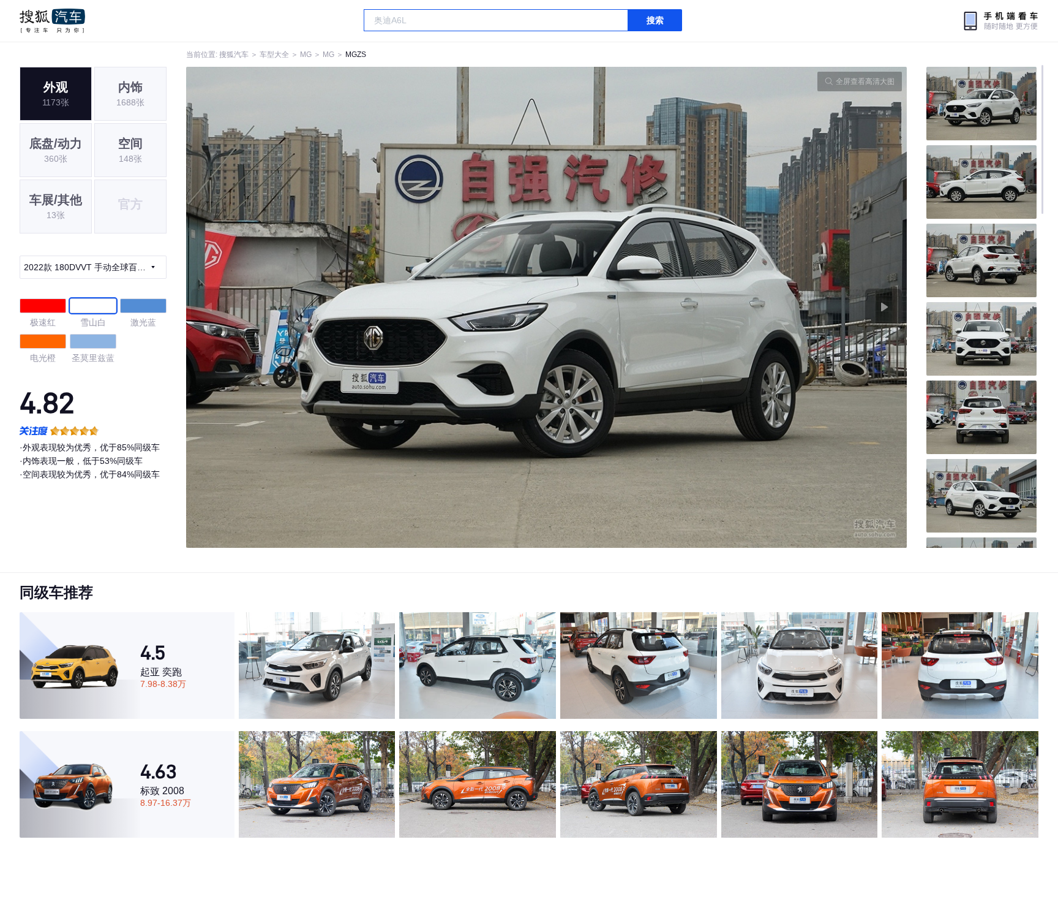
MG (306, 54)
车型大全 (274, 54)
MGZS (355, 54)
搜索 (655, 20)
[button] (366, 307)
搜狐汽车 (52, 21)
